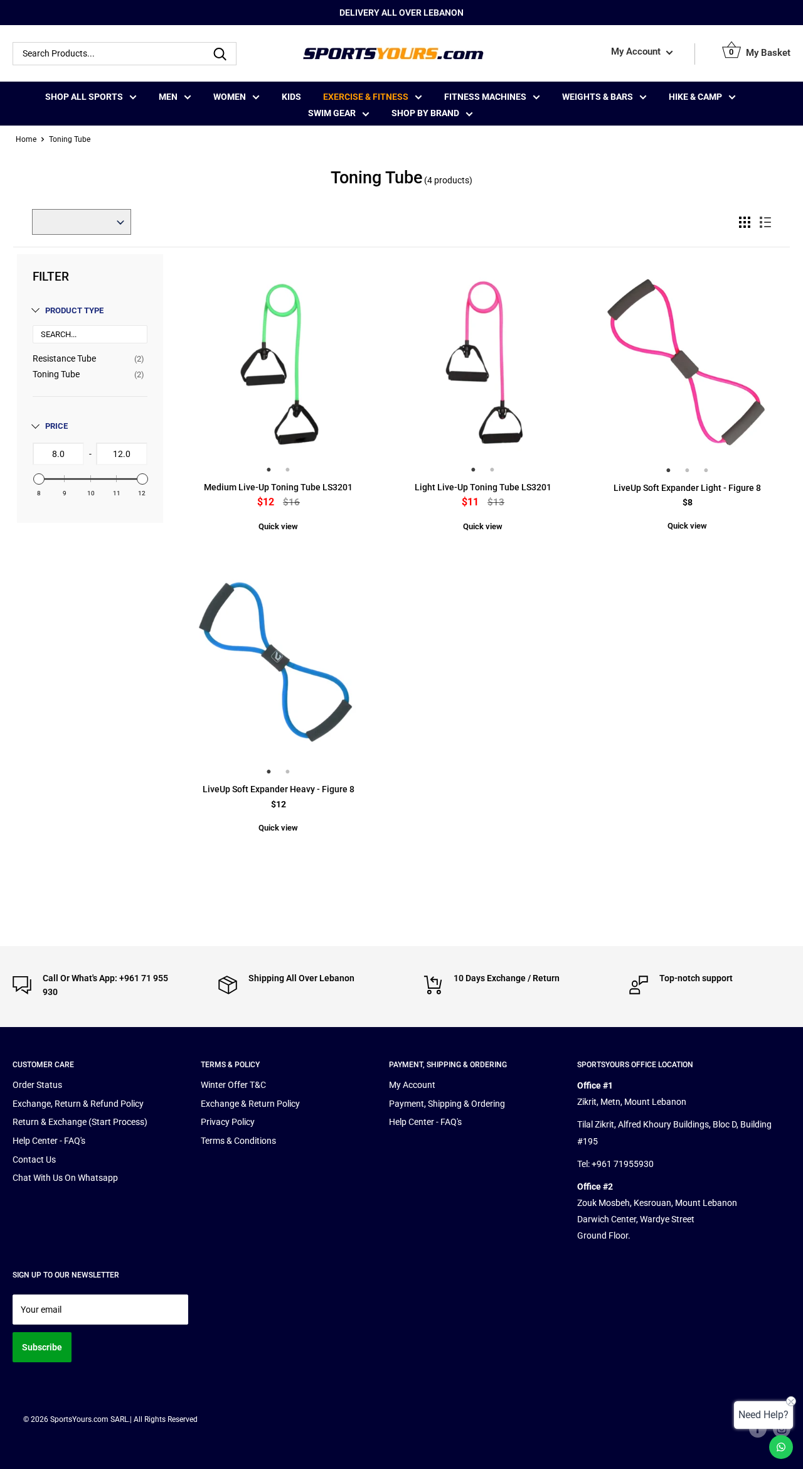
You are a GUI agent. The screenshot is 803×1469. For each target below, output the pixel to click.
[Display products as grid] (744, 222)
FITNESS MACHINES (485, 97)
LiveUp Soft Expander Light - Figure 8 (687, 488)
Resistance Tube (64, 358)
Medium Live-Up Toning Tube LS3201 (278, 487)
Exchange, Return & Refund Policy (78, 1104)
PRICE (56, 426)
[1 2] (279, 371)
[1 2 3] (688, 371)
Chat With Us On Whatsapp (65, 1178)
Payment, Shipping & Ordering (447, 1104)
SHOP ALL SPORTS (84, 97)
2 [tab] (288, 469)
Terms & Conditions (238, 1141)
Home (26, 139)
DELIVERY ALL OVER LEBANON (401, 13)
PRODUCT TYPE (74, 310)
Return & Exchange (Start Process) (80, 1122)
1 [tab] (269, 469)
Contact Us (34, 1159)
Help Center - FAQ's (49, 1141)
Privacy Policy (228, 1122)
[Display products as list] (765, 222)
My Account (637, 52)
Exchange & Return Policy (250, 1104)
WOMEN (229, 97)
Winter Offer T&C (233, 1085)
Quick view (278, 526)
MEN (168, 97)
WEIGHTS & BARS (597, 97)
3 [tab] (706, 470)
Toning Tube (56, 374)
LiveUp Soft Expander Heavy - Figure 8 (278, 789)
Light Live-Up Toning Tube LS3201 (483, 487)
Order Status (37, 1085)
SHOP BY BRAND (425, 113)
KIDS (291, 97)
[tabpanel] (279, 362)
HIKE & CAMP (695, 97)
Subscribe (42, 1347)
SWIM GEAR (332, 113)
